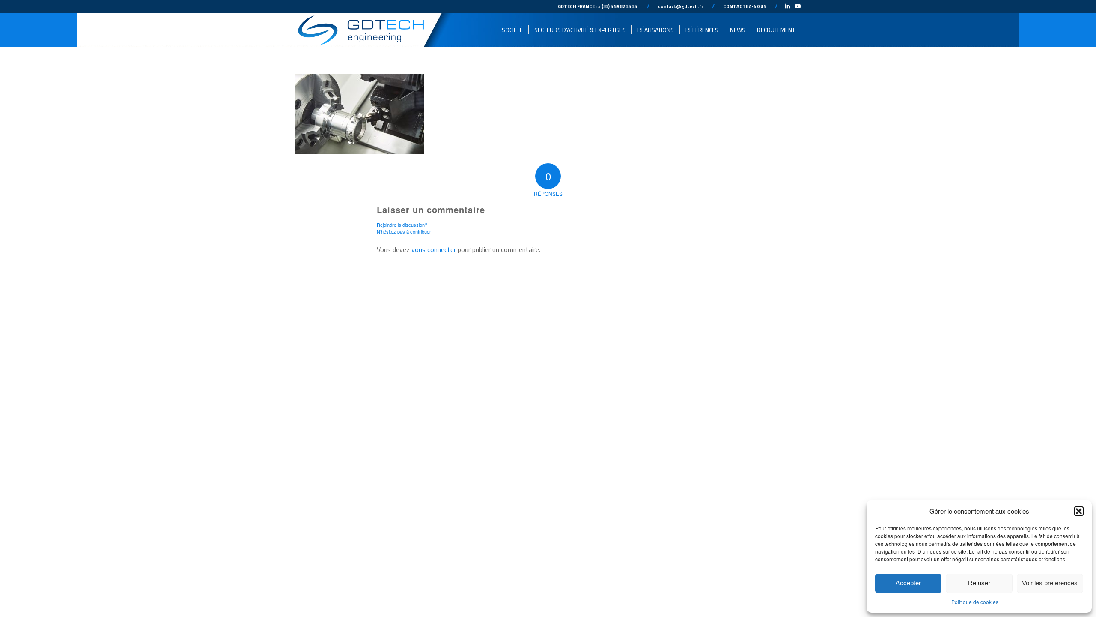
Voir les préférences (1050, 583)
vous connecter (433, 249)
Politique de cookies (974, 601)
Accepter (908, 583)
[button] (1079, 511)
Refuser (979, 583)
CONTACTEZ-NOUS (744, 6)
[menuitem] (512, 30)
